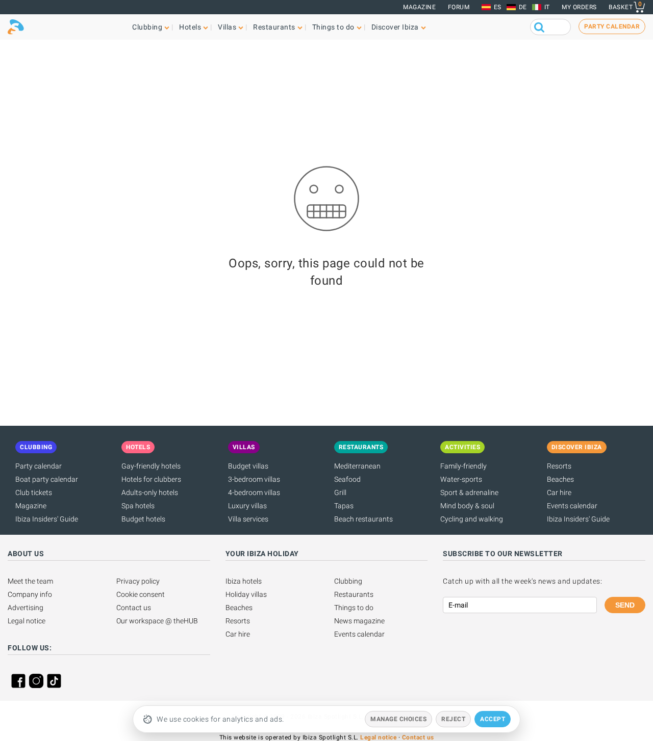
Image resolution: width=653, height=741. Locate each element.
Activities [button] (462, 447)
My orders (579, 7)
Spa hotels (138, 506)
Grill (340, 492)
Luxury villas (247, 506)
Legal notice (26, 621)
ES (497, 7)
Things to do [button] (333, 27)
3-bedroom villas (254, 479)
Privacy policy (138, 581)
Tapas (344, 506)
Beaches (560, 479)
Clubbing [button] (147, 27)
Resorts (559, 466)
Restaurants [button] (274, 27)
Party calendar (38, 466)
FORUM (459, 7)
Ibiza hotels (243, 581)
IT (547, 7)
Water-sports (461, 479)
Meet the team (30, 581)
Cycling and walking (471, 519)
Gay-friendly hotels (151, 466)
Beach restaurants (363, 519)
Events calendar (572, 506)
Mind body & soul (467, 506)
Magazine (419, 7)
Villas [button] (227, 27)
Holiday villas (246, 594)
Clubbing (348, 581)
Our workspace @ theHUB (157, 621)
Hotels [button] (190, 27)
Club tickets (33, 492)
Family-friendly (463, 466)
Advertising (25, 607)
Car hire (559, 492)
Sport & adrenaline (469, 492)
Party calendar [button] (612, 26)
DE (523, 7)
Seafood (347, 479)
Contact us (133, 607)
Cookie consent (140, 594)
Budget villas (248, 466)
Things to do (353, 607)
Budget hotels (143, 519)
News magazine (359, 621)
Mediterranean (357, 466)
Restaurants (353, 594)
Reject (453, 719)
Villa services (248, 519)
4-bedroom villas (254, 492)
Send (625, 605)
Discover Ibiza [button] (395, 27)
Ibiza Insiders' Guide (46, 519)
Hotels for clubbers (151, 479)
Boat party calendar (46, 479)
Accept (492, 719)
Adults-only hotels (149, 492)
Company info (30, 594)
